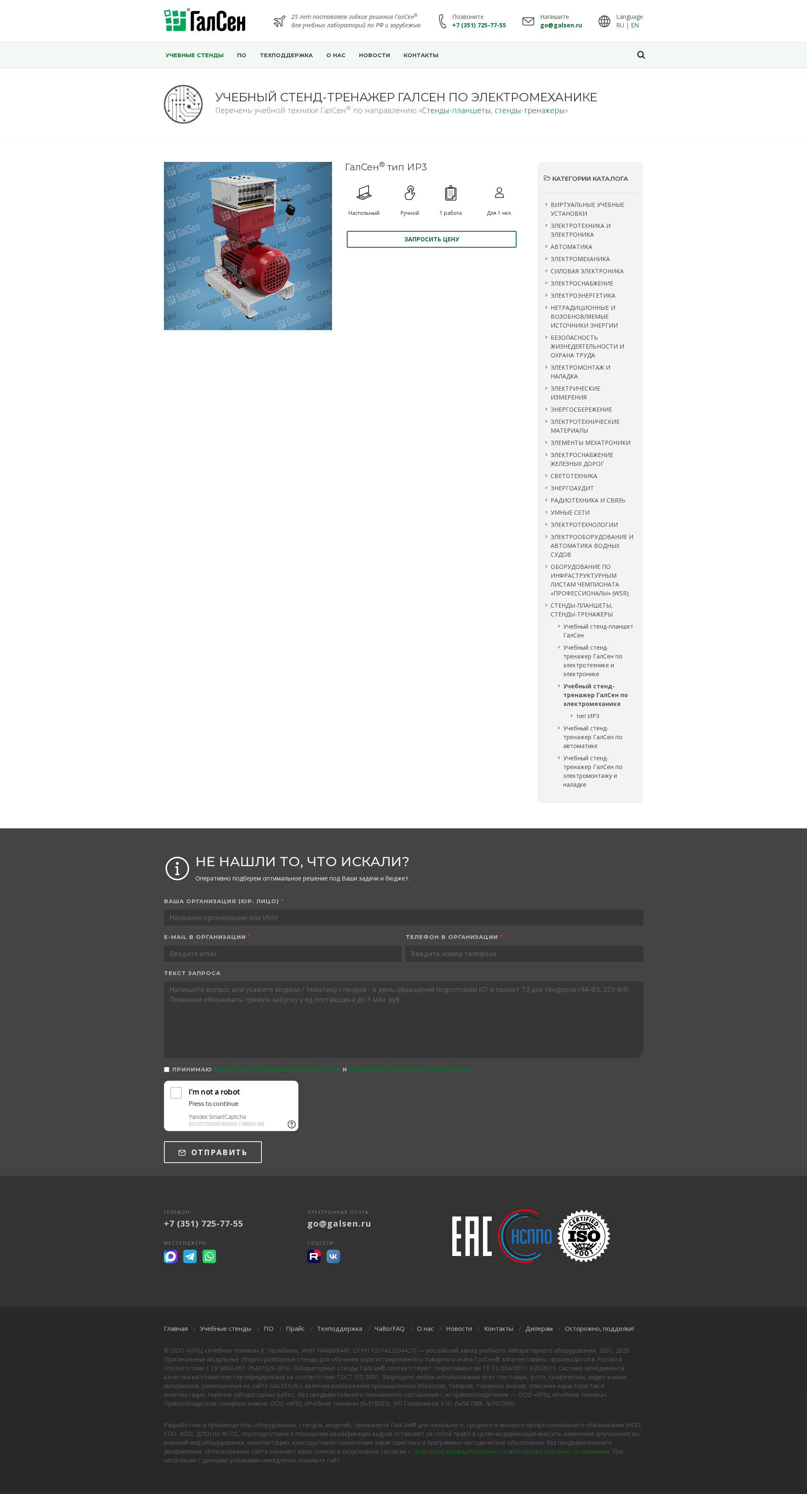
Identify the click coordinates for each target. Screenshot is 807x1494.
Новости (459, 1328)
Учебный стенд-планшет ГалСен (598, 630)
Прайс (295, 1328)
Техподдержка (339, 1328)
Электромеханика (580, 259)
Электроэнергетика (583, 295)
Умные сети (570, 512)
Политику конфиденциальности (277, 1069)
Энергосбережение (581, 409)
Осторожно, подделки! (599, 1328)
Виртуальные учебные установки (587, 209)
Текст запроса (192, 973)
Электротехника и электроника (581, 230)
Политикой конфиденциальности (460, 1451)
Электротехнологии (584, 525)
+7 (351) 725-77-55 (479, 25)
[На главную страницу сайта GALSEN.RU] (205, 21)
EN (635, 25)
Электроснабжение (582, 283)
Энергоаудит (572, 488)
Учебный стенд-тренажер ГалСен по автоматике (592, 737)
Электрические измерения (575, 392)
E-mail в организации (207, 936)
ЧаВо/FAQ (389, 1328)
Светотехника (574, 476)
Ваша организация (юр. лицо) (224, 901)
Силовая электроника (587, 271)
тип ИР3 (587, 716)
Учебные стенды (225, 1328)
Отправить (218, 1152)
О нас (425, 1328)
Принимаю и (322, 1069)
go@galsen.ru (561, 25)
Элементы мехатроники (590, 443)
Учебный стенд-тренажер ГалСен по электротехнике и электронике (592, 660)
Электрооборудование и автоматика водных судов (592, 545)
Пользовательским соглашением (561, 1451)
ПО (269, 1328)
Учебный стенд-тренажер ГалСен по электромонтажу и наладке (592, 771)
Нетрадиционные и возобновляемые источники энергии (584, 316)
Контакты (498, 1328)
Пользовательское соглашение (410, 1069)
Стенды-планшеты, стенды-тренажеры (493, 110)
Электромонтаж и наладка (580, 371)
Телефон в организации (454, 936)
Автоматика (571, 247)
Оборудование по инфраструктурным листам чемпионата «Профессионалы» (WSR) (590, 580)
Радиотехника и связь (588, 500)
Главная (176, 1328)
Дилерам (539, 1328)
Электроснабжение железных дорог (582, 459)
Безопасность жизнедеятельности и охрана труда (587, 346)
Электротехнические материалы (585, 426)
